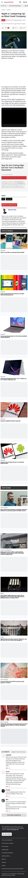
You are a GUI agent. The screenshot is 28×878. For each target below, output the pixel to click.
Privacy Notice (20, 183)
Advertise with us (6, 856)
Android (8, 9)
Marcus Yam (10, 20)
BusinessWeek (13, 87)
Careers (3, 865)
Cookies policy (5, 849)
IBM (14, 137)
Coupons (4, 862)
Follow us (16, 27)
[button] (26, 2)
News (3, 20)
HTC (3, 199)
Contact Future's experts (7, 843)
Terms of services (18, 181)
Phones (3, 9)
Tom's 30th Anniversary (15, 5)
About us (4, 859)
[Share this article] (2, 28)
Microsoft (9, 105)
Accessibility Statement (7, 852)
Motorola (9, 199)
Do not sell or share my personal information (12, 868)
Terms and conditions (7, 840)
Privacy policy (5, 846)
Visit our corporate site (12, 829)
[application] (14, 116)
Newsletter (24, 27)
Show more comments (13, 815)
